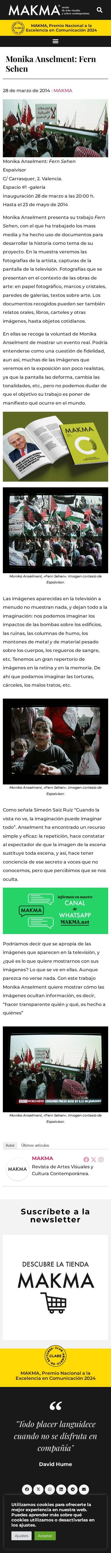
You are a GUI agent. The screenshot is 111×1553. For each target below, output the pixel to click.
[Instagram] (101, 1159)
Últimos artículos (35, 1145)
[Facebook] (86, 1159)
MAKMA (63, 90)
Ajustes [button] (21, 1535)
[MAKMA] (17, 1169)
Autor (10, 1145)
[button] (99, 10)
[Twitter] (93, 1159)
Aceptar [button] (45, 1535)
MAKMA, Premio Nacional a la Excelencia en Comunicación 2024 (61, 28)
